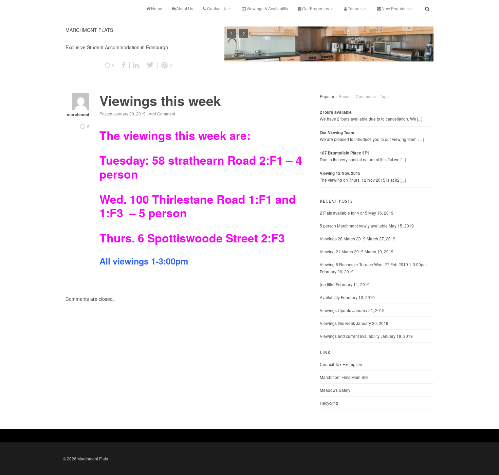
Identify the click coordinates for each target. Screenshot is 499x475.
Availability (330, 297)
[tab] (327, 96)
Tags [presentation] (384, 96)
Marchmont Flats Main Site (344, 377)
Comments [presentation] (366, 96)
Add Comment (162, 113)
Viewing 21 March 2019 (342, 251)
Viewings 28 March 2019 (343, 238)
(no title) (327, 284)
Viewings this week (337, 323)
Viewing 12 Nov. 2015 (340, 173)
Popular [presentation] (327, 96)
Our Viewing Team (337, 132)
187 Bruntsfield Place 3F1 (344, 153)
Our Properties (315, 8)
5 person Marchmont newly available (354, 226)
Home (156, 8)
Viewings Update (335, 310)
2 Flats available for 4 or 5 (343, 213)
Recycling (329, 403)
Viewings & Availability (267, 8)
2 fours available (336, 112)
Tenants (355, 8)
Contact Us (217, 8)
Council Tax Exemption (341, 364)
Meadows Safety (335, 390)
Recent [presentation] (345, 96)
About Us (184, 8)
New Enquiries (395, 8)
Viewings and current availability (350, 336)
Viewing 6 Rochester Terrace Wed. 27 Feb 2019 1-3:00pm (373, 264)
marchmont (78, 114)
